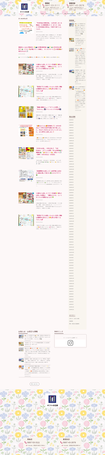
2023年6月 (71, 200)
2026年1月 (71, 135)
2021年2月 (71, 273)
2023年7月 (71, 197)
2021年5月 (71, 265)
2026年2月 (71, 132)
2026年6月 (71, 122)
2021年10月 (71, 252)
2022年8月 (71, 226)
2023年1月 (71, 213)
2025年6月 (71, 148)
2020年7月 (71, 291)
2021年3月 (71, 270)
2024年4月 (71, 179)
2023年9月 (71, 192)
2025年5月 (71, 151)
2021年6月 (71, 262)
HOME (42, 13)
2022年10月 (71, 221)
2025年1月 (71, 161)
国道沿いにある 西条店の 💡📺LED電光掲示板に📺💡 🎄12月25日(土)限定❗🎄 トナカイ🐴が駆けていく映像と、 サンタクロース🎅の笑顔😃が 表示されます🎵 (40, 49)
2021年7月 (71, 260)
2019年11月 (71, 309)
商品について (48, 13)
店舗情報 (71, 321)
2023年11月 (71, 187)
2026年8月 (71, 119)
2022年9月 (71, 223)
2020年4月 (71, 299)
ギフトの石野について (57, 13)
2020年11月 (71, 280)
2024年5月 (71, 177)
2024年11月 (71, 166)
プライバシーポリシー (81, 450)
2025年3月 (71, 156)
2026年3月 (71, 130)
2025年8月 (71, 145)
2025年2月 (71, 158)
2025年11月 (71, 140)
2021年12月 (71, 247)
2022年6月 (71, 231)
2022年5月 (71, 234)
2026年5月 (71, 125)
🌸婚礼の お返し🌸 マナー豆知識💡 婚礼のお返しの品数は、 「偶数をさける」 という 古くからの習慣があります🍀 (49, 66)
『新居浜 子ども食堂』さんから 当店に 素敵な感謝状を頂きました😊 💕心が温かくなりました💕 (49, 88)
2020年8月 (71, 288)
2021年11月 (71, 249)
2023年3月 (71, 208)
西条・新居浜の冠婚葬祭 (69, 13)
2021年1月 (71, 275)
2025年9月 (71, 143)
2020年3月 (71, 301)
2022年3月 (71, 239)
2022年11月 (71, 218)
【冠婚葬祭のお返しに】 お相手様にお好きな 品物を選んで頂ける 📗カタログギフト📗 (48, 173)
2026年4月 (71, 127)
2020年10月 (71, 283)
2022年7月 (71, 229)
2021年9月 (71, 255)
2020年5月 (71, 296)
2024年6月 (71, 174)
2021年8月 (71, 257)
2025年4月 (71, 153)
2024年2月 (71, 182)
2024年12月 (71, 164)
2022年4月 (71, 236)
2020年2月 (71, 304)
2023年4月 (71, 205)
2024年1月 (71, 184)
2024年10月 (71, 169)
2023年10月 (71, 190)
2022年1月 (71, 244)
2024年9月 (71, 171)
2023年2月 (71, 210)
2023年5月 (71, 203)
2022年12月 (71, 216)
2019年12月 (71, 306)
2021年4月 (71, 267)
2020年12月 (71, 278)
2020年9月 (71, 286)
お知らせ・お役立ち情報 (82, 13)
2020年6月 (71, 293)
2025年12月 (71, 138)
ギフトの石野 (24, 451)
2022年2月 (71, 242)
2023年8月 (71, 195)
